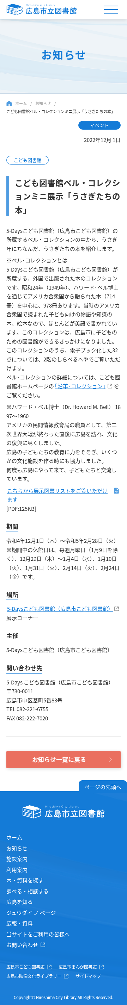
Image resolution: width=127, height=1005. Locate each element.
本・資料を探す (24, 880)
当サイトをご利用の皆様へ (38, 934)
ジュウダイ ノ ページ (31, 912)
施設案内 (17, 858)
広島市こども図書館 (25, 967)
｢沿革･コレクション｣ (80, 386)
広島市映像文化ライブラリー (33, 976)
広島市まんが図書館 (78, 967)
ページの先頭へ (102, 786)
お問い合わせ (22, 944)
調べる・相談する (27, 891)
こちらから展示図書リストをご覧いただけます (57, 495)
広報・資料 (19, 923)
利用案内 (17, 869)
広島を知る (19, 901)
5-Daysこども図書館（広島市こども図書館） (60, 608)
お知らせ (43, 103)
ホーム (21, 103)
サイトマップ (88, 976)
